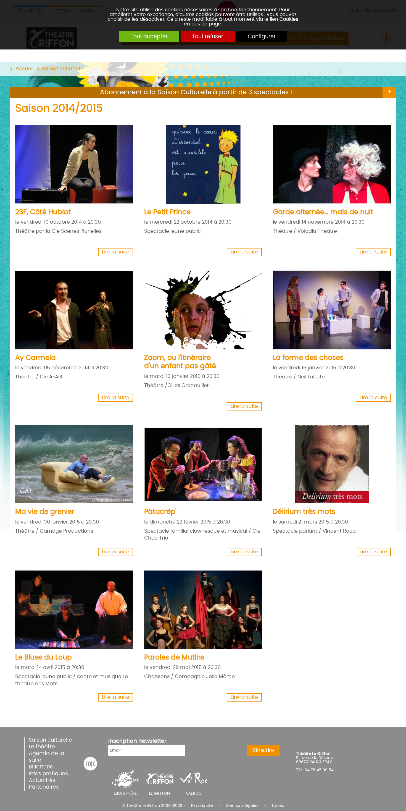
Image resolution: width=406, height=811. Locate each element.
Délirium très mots (304, 511)
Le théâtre (42, 746)
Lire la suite (115, 252)
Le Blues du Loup (43, 657)
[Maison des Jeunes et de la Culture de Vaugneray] (90, 764)
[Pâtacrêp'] (200, 462)
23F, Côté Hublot (43, 212)
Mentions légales (242, 806)
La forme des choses (308, 357)
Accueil (24, 68)
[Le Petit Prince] (200, 162)
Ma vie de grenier (44, 511)
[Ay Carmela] (71, 308)
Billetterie (41, 767)
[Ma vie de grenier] (71, 462)
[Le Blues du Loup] (71, 608)
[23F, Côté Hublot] (71, 162)
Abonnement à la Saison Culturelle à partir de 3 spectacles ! (196, 92)
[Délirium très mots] (329, 462)
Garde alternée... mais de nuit (323, 212)
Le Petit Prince (167, 212)
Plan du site (202, 806)
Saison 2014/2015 (62, 68)
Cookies (289, 19)
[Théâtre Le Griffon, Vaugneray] (160, 778)
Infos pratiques (48, 773)
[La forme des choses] (329, 308)
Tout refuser (207, 36)
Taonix (277, 806)
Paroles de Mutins (174, 657)
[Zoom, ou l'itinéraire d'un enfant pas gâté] (200, 308)
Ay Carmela (35, 357)
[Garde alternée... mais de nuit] (329, 162)
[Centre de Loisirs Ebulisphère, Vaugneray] (125, 778)
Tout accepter (149, 36)
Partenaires (44, 787)
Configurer (262, 36)
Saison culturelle (50, 740)
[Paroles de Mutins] (200, 608)
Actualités (42, 780)
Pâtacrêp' (160, 511)
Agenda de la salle (46, 757)
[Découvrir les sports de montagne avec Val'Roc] (194, 778)
